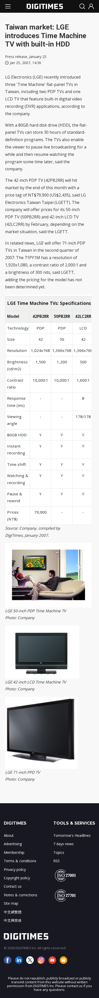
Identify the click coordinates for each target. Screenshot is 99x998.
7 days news (63, 843)
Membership (14, 852)
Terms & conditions (20, 860)
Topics (58, 852)
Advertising (13, 843)
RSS (56, 860)
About (9, 835)
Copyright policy (17, 877)
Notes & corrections (20, 894)
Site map (11, 903)
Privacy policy (15, 869)
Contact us (13, 886)
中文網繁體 (13, 912)
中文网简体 (13, 920)
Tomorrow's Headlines (72, 835)
